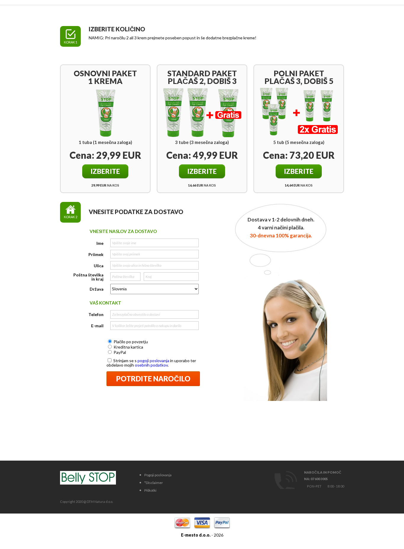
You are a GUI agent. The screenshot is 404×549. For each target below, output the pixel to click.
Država (97, 289)
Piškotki (150, 490)
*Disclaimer (153, 482)
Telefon (96, 314)
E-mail (97, 326)
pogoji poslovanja (153, 360)
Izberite (105, 171)
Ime (100, 243)
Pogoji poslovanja (158, 475)
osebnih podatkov (151, 364)
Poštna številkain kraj (88, 277)
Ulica (99, 266)
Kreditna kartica (128, 346)
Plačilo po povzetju (131, 341)
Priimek (96, 254)
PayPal (120, 352)
